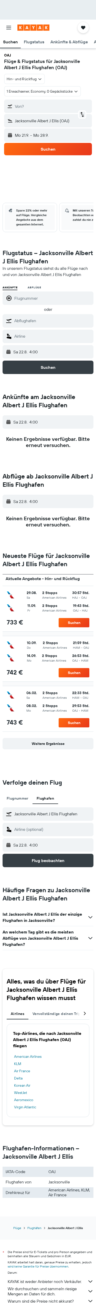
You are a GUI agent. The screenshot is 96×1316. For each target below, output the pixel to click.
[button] (8, 27)
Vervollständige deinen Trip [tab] (57, 1013)
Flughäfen (34, 1228)
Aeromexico (23, 1100)
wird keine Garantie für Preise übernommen (38, 1266)
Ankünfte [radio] (10, 287)
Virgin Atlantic (25, 1107)
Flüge (17, 1228)
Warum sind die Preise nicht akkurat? (41, 1301)
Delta (18, 1078)
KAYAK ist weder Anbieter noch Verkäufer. (45, 1281)
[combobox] (52, 320)
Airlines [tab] (17, 1013)
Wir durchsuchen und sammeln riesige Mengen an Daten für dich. (42, 1291)
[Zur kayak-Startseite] (33, 28)
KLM (17, 1063)
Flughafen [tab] (45, 798)
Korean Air (22, 1085)
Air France (22, 1071)
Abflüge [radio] (34, 287)
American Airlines (27, 1056)
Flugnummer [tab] (17, 798)
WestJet (20, 1092)
